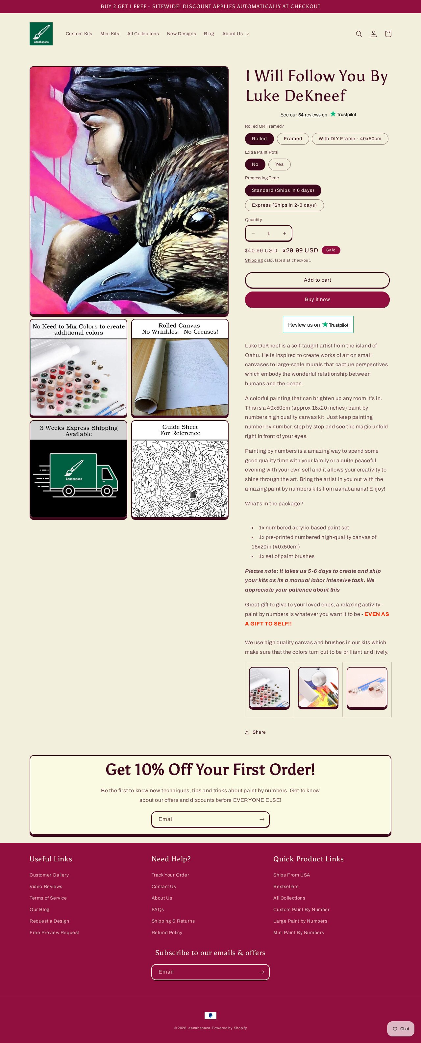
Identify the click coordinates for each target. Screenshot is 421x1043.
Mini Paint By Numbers (298, 932)
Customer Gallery (49, 875)
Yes (279, 164)
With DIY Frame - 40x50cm (350, 138)
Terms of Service (48, 898)
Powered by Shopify (229, 1028)
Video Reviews (46, 886)
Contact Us (164, 886)
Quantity (253, 219)
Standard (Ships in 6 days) (283, 190)
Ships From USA (291, 875)
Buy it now (317, 299)
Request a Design (49, 921)
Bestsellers (286, 886)
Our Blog (40, 909)
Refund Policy (167, 932)
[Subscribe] (262, 819)
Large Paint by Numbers (300, 921)
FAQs (158, 909)
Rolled (259, 138)
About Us (162, 898)
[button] (235, 34)
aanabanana (199, 1028)
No (255, 164)
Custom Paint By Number (301, 909)
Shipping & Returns (173, 921)
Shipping (254, 260)
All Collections (289, 898)
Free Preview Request (54, 932)
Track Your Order (170, 875)
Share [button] (259, 732)
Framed (293, 138)
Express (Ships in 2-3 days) (284, 205)
